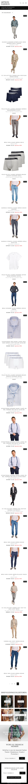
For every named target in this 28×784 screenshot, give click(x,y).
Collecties (15, 729)
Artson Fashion (5, 3)
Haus (11, 729)
